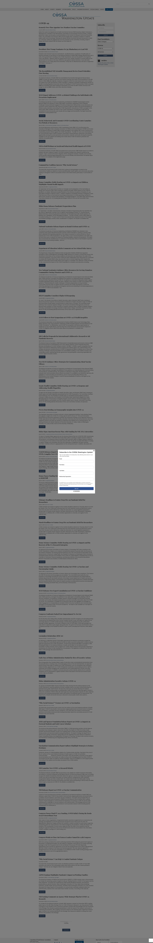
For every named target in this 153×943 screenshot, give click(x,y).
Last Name (61, 470)
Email (60, 458)
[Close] (94, 450)
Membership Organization (65, 476)
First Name (61, 464)
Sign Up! (76, 488)
